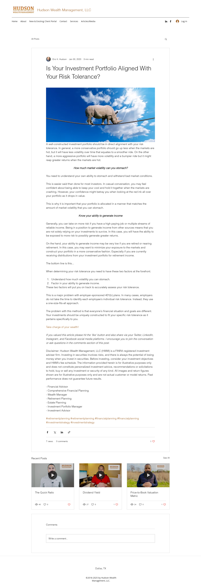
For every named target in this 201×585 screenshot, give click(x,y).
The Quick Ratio (44, 492)
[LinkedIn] (166, 21)
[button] (166, 39)
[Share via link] (69, 432)
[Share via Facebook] (47, 432)
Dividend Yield (91, 492)
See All (166, 457)
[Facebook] (170, 21)
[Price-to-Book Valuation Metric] (148, 475)
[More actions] (153, 59)
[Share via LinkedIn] (61, 432)
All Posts (35, 39)
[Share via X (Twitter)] (54, 432)
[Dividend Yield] (100, 475)
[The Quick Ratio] (52, 475)
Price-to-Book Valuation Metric (144, 494)
